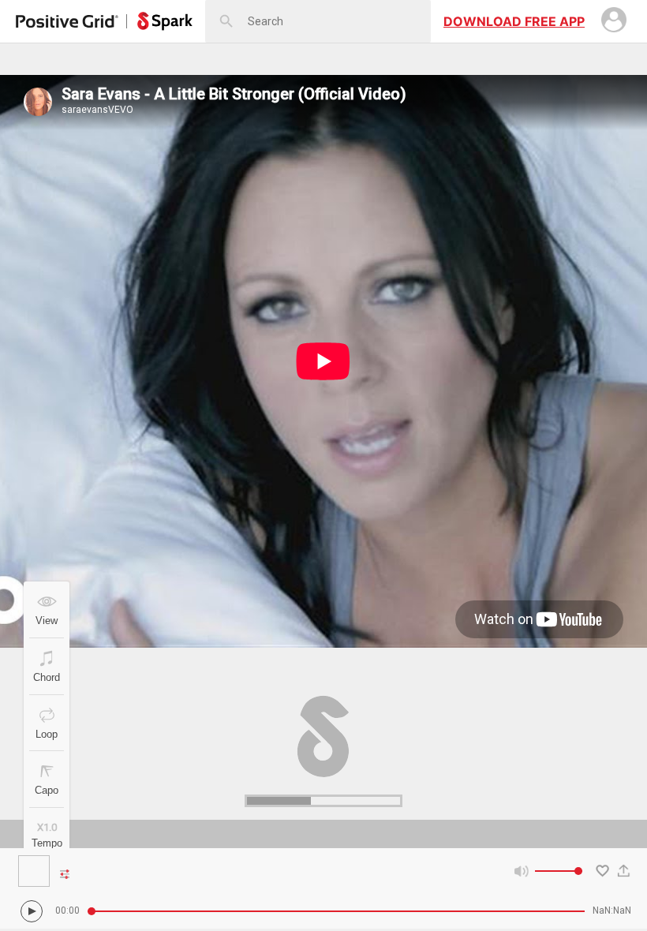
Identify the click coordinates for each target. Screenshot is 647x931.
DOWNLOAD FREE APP (514, 21)
